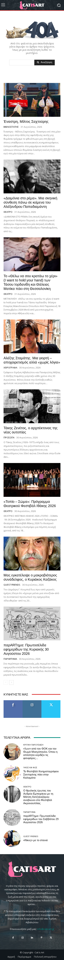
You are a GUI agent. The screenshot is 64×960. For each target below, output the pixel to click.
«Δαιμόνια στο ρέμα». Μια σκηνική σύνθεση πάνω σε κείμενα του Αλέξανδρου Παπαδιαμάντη (30, 202)
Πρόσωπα (9, 437)
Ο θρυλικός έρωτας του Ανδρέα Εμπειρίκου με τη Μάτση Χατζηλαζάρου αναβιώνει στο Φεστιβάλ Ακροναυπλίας (38, 797)
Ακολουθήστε (32, 701)
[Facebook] (13, 937)
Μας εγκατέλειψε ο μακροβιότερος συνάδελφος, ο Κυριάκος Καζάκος (30, 577)
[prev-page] (6, 682)
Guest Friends (12, 585)
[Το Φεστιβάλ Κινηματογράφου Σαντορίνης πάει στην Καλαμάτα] (12, 773)
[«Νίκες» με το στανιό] (12, 838)
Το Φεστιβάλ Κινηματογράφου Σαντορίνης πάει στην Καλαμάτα (41, 774)
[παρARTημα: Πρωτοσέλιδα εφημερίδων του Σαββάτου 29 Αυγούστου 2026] (12, 817)
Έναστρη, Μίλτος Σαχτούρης (26, 121)
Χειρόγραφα (10, 367)
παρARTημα (10, 659)
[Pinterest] (41, 937)
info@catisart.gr (45, 929)
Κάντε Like (13, 701)
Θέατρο (8, 212)
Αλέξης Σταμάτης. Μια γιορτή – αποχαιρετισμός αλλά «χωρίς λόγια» (32, 360)
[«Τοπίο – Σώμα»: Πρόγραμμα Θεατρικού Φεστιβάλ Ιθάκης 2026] (32, 480)
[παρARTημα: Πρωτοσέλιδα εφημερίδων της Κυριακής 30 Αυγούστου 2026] (32, 623)
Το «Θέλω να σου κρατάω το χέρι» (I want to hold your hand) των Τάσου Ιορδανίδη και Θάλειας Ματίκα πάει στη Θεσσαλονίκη (30, 282)
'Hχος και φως (30, 767)
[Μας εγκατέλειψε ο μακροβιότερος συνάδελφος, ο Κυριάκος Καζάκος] (32, 553)
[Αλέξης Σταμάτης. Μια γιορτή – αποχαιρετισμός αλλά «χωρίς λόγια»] (32, 336)
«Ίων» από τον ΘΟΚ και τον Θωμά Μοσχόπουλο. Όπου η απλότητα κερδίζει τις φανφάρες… (40, 753)
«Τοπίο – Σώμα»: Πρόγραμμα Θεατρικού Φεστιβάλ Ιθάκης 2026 (30, 503)
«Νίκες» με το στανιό (35, 840)
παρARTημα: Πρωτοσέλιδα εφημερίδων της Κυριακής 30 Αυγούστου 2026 (26, 649)
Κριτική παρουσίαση (33, 745)
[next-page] (11, 682)
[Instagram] (22, 937)
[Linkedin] (31, 937)
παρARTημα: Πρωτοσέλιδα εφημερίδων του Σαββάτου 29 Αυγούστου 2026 (40, 819)
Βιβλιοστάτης (11, 127)
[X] (50, 937)
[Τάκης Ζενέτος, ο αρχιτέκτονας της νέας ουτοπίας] (32, 406)
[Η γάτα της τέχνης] (32, 5)
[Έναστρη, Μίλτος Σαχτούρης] (32, 100)
